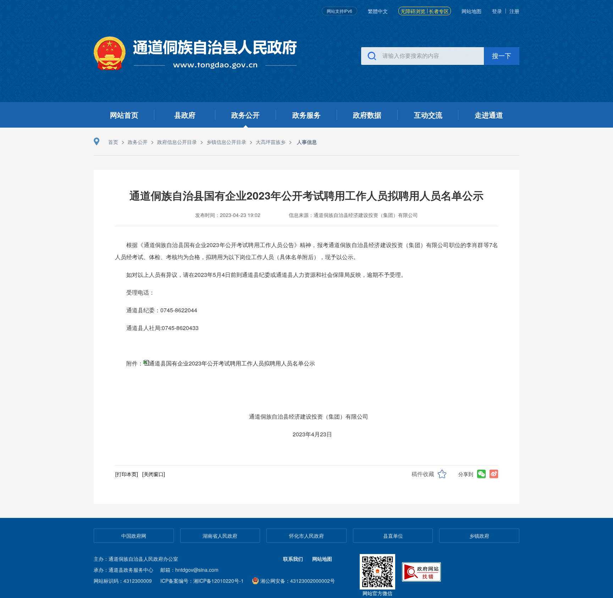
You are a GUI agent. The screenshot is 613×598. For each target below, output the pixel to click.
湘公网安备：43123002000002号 (297, 580)
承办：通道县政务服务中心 (123, 569)
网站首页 (124, 115)
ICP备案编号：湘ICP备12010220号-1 (202, 580)
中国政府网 (133, 535)
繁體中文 (378, 11)
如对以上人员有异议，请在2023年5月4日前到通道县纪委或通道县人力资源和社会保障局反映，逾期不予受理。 (266, 274)
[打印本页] (126, 473)
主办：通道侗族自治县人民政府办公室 (136, 558)
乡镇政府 (479, 535)
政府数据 (367, 115)
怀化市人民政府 (306, 535)
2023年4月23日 (312, 434)
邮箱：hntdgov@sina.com (189, 569)
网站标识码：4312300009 (123, 580)
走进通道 (489, 115)
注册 (514, 11)
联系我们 (293, 558)
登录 (497, 11)
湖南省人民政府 (220, 535)
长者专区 (439, 11)
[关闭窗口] (153, 473)
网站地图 (471, 11)
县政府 (184, 115)
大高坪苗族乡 (271, 141)
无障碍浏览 (413, 11)
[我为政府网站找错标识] (422, 571)
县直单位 (393, 535)
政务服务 (306, 115)
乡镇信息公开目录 (226, 141)
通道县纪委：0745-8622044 (168, 310)
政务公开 (245, 115)
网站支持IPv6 (339, 11)
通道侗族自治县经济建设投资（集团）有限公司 (312, 416)
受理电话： (140, 292)
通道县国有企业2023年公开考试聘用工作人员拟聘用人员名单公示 (232, 363)
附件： (220, 363)
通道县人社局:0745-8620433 (162, 328)
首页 (113, 141)
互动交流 (428, 115)
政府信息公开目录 (177, 141)
